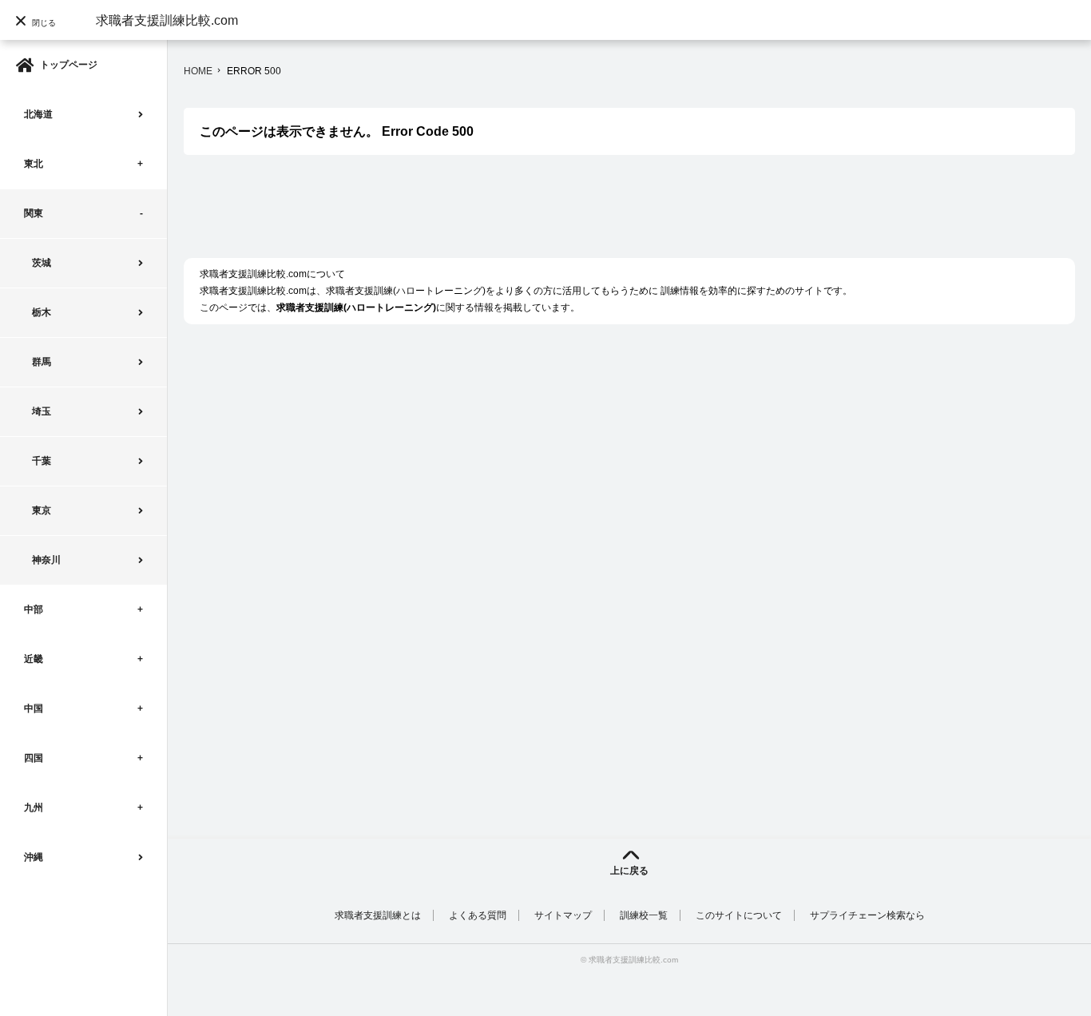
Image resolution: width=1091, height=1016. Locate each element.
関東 (33, 213)
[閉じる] (40, 52)
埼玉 (41, 411)
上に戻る (629, 870)
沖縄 (33, 857)
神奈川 (46, 560)
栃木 (41, 312)
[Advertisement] (474, 215)
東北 (33, 163)
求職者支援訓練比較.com (167, 20)
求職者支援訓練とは (378, 915)
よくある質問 (477, 915)
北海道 (38, 114)
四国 (33, 758)
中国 (33, 708)
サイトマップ (563, 915)
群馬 (41, 361)
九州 (33, 807)
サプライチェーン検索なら (867, 915)
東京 (41, 510)
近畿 (33, 659)
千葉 (41, 460)
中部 (33, 609)
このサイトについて (739, 915)
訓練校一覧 (644, 915)
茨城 (41, 262)
